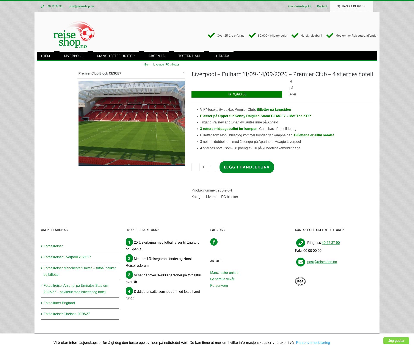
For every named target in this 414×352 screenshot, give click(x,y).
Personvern (219, 285)
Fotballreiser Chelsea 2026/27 (67, 314)
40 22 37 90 (55, 6)
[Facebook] (214, 242)
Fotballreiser (53, 246)
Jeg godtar (396, 341)
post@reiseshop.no (81, 6)
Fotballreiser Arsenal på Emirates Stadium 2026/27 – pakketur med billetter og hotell (76, 289)
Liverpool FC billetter (222, 197)
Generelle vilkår (222, 279)
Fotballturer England (59, 303)
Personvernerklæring (313, 343)
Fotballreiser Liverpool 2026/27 (67, 257)
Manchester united (224, 272)
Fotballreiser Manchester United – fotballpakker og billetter (80, 271)
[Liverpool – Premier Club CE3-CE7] (131, 118)
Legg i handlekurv (247, 167)
